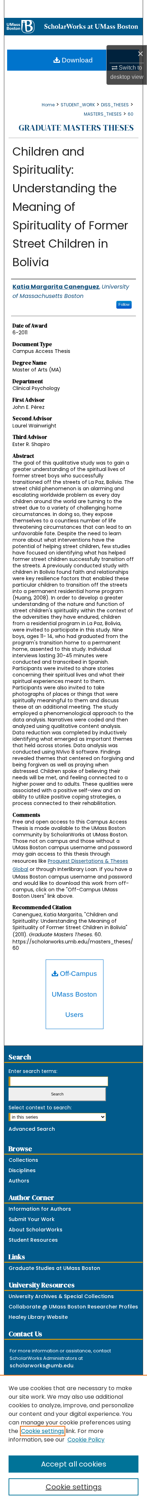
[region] (73, 1439)
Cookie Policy (86, 1439)
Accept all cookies (73, 1464)
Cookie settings (42, 1431)
